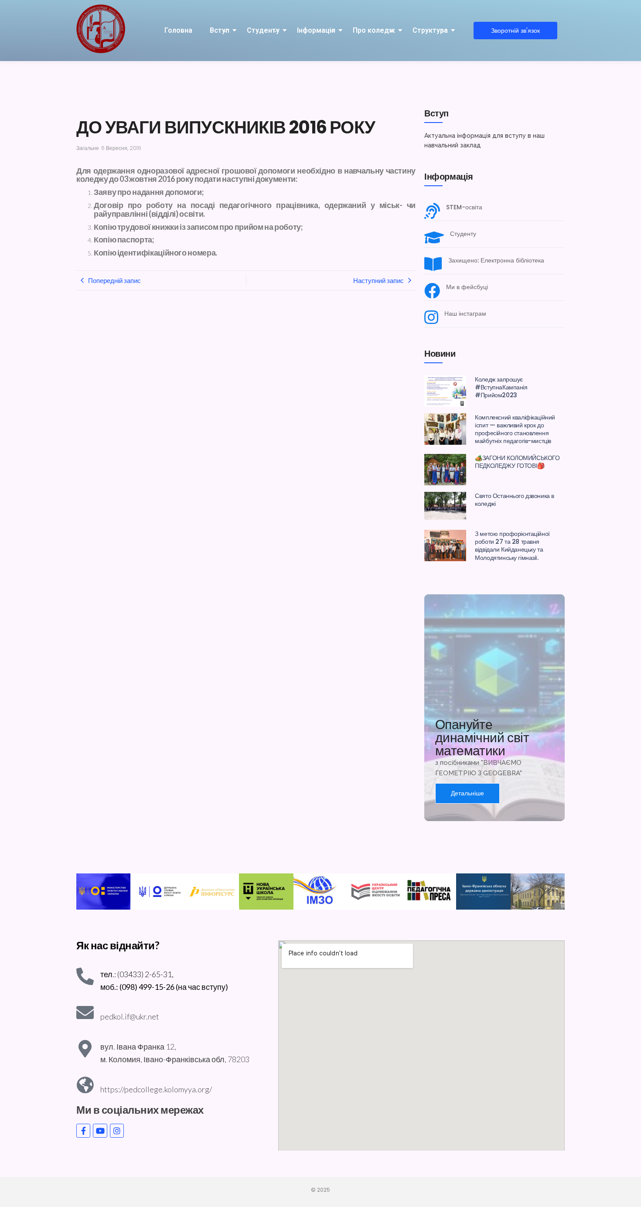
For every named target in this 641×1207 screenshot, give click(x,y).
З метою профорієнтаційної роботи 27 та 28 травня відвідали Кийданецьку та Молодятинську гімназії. (512, 546)
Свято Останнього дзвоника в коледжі (514, 500)
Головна (178, 30)
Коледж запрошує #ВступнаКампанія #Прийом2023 (501, 387)
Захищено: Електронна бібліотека (496, 260)
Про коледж (374, 30)
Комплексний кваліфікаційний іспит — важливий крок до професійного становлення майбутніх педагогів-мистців (515, 429)
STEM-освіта (464, 207)
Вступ (219, 30)
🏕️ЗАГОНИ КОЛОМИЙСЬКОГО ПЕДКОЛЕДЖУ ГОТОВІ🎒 (517, 462)
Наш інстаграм (465, 313)
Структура (430, 30)
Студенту (263, 30)
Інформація (316, 30)
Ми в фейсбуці (467, 287)
